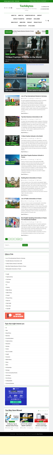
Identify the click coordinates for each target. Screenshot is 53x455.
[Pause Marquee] (47, 32)
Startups (8, 370)
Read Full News (24, 113)
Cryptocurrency (9, 276)
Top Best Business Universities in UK (31, 117)
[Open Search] (46, 20)
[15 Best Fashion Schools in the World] (26, 49)
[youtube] (12, 8)
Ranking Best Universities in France (43, 31)
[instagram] (6, 8)
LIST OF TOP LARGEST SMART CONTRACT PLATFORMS (26, 425)
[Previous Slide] (46, 1)
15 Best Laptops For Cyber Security (37, 90)
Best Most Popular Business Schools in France (16, 31)
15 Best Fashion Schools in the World (38, 1)
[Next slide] (48, 1)
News (7, 362)
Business (7, 54)
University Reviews (10, 104)
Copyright (29, 18)
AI (6, 284)
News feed (22, 22)
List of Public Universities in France (31, 198)
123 (18, 239)
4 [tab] (43, 410)
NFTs (7, 364)
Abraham (38, 427)
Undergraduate (9, 380)
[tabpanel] (12, 421)
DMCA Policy (14, 22)
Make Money (9, 290)
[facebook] (4, 8)
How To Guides (31, 88)
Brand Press (8, 333)
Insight (7, 72)
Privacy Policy (38, 22)
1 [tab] (38, 410)
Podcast (29, 22)
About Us (13, 15)
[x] (8, 8)
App (7, 330)
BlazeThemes (40, 434)
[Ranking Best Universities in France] (31, 32)
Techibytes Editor (10, 427)
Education (13, 54)
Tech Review (8, 378)
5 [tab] (45, 410)
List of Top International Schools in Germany (34, 96)
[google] (10, 8)
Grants (7, 349)
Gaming (8, 287)
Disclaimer (37, 18)
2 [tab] (40, 410)
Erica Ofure (24, 98)
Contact (39, 15)
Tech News (8, 279)
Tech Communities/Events (11, 372)
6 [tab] (47, 410)
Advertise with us (30, 15)
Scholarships (9, 367)
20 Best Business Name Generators (37, 76)
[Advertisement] (26, 445)
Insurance (8, 357)
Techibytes (26, 6)
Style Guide (31, 25)
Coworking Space (9, 338)
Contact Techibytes (18, 18)
